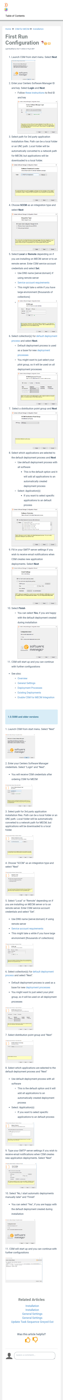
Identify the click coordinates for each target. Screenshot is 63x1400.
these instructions (34, 92)
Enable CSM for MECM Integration (36, 697)
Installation (38, 29)
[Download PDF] (42, 43)
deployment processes (38, 987)
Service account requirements (33, 282)
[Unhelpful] (35, 1340)
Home (8, 29)
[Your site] (7, 4)
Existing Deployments (29, 692)
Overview (22, 678)
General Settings (26, 683)
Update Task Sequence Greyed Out (32, 1321)
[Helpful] (28, 1340)
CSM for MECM (22, 29)
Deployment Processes (30, 687)
